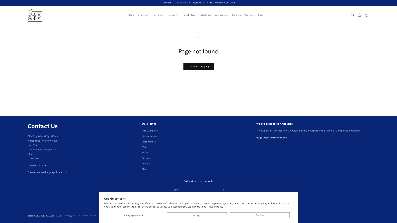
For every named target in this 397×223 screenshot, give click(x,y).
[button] (144, 15)
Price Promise (149, 141)
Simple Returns (149, 136)
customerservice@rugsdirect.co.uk (49, 172)
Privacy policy (70, 216)
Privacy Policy (215, 206)
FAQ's (144, 147)
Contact (146, 163)
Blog (144, 169)
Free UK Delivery (150, 130)
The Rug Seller (40, 216)
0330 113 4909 (38, 165)
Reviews (146, 158)
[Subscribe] (222, 189)
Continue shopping (198, 66)
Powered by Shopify (54, 216)
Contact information (87, 216)
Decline (260, 215)
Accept (196, 215)
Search (145, 152)
